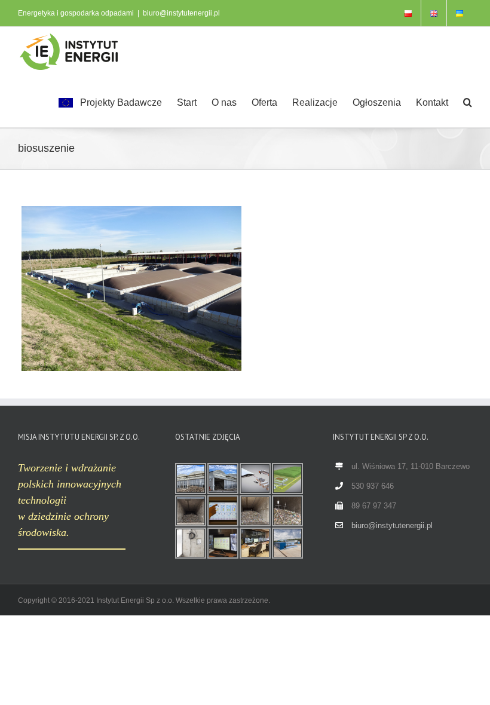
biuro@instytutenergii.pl (181, 13)
